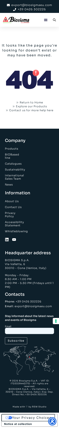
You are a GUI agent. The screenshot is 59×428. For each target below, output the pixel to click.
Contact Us (13, 207)
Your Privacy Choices (31, 418)
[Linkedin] (7, 240)
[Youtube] (14, 240)
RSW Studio (39, 406)
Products (11, 148)
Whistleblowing (14, 231)
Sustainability (14, 169)
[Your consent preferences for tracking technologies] (56, 321)
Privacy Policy (10, 214)
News (9, 184)
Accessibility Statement (14, 223)
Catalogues (13, 163)
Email (8, 326)
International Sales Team (14, 177)
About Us (12, 201)
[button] (45, 20)
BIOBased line (12, 156)
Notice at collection (18, 424)
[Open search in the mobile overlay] (54, 19)
